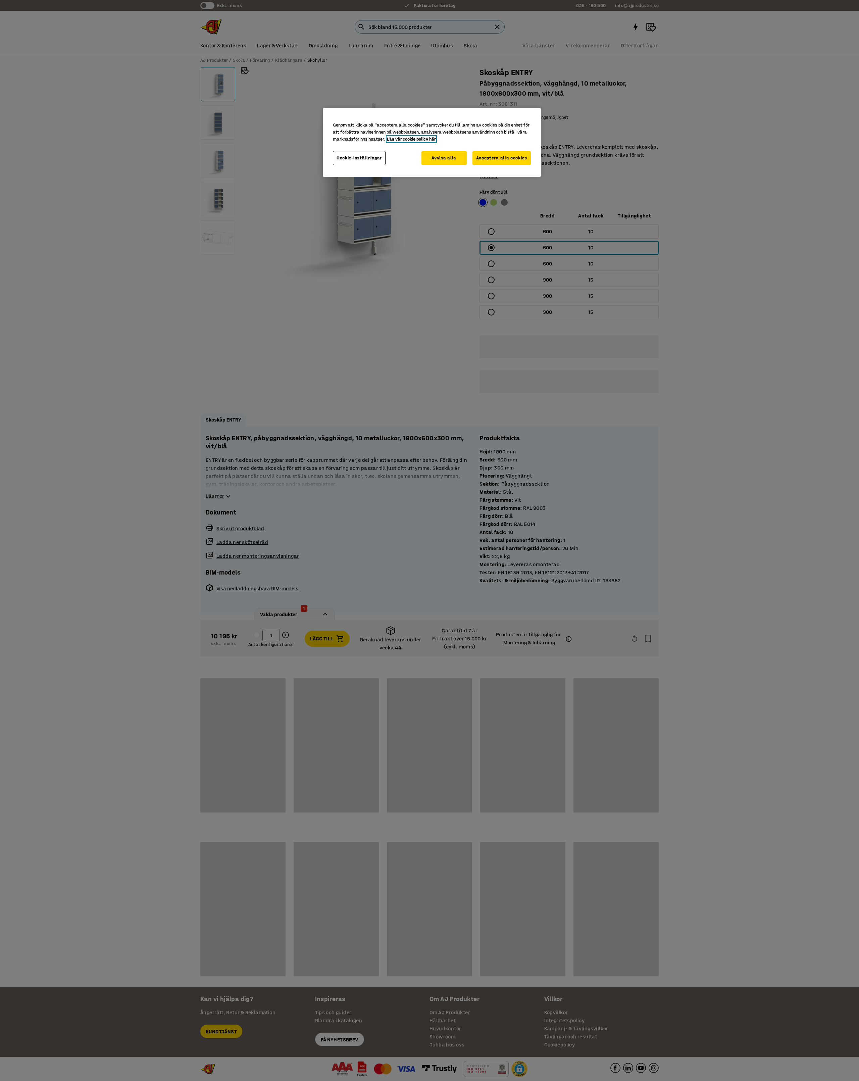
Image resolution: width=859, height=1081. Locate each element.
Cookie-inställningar (359, 158)
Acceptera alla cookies (501, 158)
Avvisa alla (444, 158)
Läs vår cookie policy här (411, 139)
